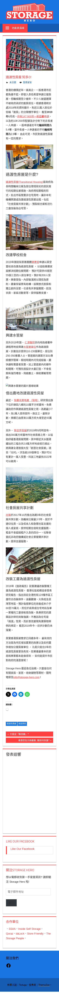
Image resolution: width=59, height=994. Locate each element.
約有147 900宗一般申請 (33, 116)
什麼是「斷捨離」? (19, 735)
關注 (11, 902)
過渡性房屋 (11, 724)
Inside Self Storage (29, 928)
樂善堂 (35, 262)
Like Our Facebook (20, 841)
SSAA (12, 928)
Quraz (9, 933)
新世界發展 (20, 430)
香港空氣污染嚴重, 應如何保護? (33, 741)
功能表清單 (18, 28)
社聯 (8, 515)
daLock (20, 933)
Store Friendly (35, 933)
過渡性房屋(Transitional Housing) (24, 182)
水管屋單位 (29, 347)
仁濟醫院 (30, 342)
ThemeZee (44, 984)
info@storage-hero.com (26, 677)
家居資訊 (22, 724)
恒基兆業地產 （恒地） (27, 400)
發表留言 (27, 82)
